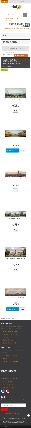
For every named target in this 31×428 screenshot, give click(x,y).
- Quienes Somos (5, 426)
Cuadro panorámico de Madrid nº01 (15, 179)
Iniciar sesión (22, 1)
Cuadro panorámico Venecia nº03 (15, 99)
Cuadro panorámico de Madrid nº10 (15, 297)
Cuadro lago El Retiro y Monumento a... (15, 218)
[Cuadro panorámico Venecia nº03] (15, 93)
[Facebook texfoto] (3, 391)
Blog (4, 35)
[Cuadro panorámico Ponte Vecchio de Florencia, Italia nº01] (15, 133)
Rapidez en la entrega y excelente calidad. (14, 48)
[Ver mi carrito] (28, 1)
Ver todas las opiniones (10, 52)
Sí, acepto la (11, 413)
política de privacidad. (14, 413)
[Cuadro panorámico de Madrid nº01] (15, 173)
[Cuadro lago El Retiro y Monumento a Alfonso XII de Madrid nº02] (15, 252)
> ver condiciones (7, 20)
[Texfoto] (16, 7)
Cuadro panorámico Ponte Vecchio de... (15, 139)
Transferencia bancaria (10, 355)
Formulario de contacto (10, 378)
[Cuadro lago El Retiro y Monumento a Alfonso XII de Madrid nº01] (15, 214)
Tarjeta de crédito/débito (10, 361)
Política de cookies (8, 340)
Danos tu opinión (20, 55)
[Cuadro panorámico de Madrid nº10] (15, 292)
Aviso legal (6, 337)
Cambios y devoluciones (10, 334)
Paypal (5, 358)
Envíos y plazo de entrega (10, 331)
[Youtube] (7, 391)
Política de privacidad (9, 343)
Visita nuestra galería (9, 384)
